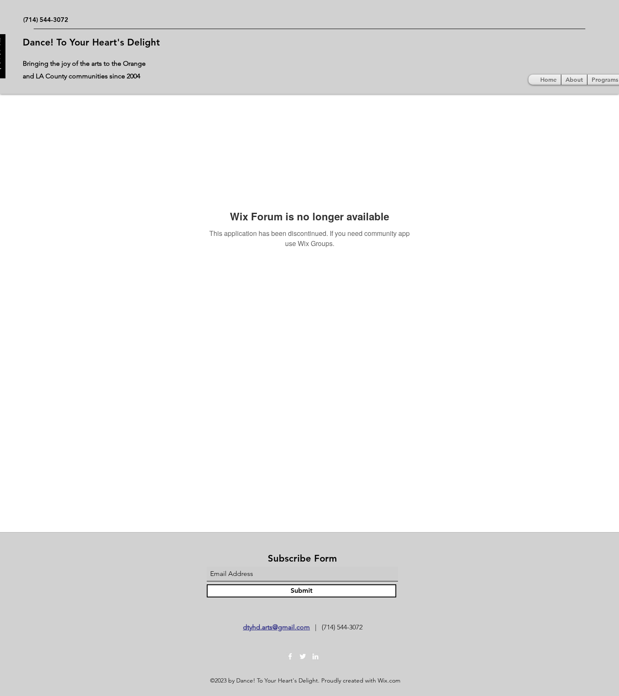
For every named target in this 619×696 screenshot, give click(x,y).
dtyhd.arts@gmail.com (276, 627)
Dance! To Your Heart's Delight (91, 42)
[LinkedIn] (315, 656)
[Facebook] (290, 656)
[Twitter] (303, 656)
